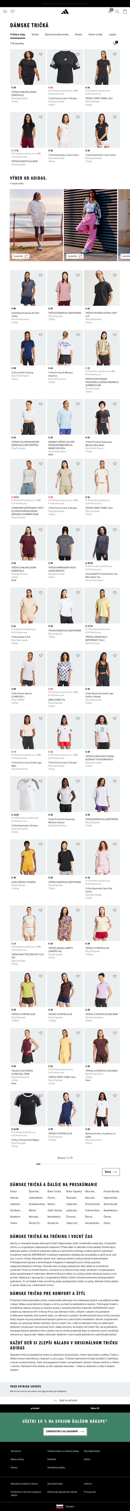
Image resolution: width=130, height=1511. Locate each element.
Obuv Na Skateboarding (93, 1198)
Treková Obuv (92, 1210)
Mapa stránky (17, 1459)
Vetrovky (33, 1217)
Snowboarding (37, 1204)
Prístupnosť (90, 1492)
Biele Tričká (54, 1191)
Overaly (14, 1198)
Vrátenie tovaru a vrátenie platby (63, 1451)
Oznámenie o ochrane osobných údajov (26, 1493)
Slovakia (70, 1506)
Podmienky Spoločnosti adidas (62, 1492)
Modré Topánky (52, 1204)
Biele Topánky (74, 1191)
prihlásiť (35, 1408)
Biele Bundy (110, 1204)
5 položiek (18, 256)
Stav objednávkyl (92, 1451)
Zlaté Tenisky (55, 1210)
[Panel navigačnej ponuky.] (5, 11)
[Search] (117, 11)
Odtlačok (51, 1459)
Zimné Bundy (92, 1204)
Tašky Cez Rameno (71, 1223)
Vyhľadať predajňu (56, 1468)
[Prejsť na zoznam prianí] (12, 11)
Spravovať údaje (55, 1484)
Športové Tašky (34, 1192)
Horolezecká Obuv (92, 1223)
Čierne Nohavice (53, 1198)
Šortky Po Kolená (34, 1223)
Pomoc (14, 1468)
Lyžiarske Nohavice (71, 1211)
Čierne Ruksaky (90, 1217)
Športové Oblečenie (71, 1198)
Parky (13, 1191)
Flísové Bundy (111, 1191)
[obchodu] (65, 13)
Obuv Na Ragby (89, 1192)
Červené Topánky (70, 1217)
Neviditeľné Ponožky (54, 1217)
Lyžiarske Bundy (71, 1204)
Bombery (15, 1217)
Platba (87, 1459)
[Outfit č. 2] (90, 225)
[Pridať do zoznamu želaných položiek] (40, 55)
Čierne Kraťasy (108, 1217)
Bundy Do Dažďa (53, 1223)
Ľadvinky (15, 1204)
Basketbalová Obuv (111, 1211)
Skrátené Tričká (15, 1211)
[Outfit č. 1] (36, 225)
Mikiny (32, 1210)
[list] (65, 34)
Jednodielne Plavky (35, 1198)
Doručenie (16, 1451)
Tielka (13, 1223)
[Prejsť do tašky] (125, 11)
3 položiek (72, 256)
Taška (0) (95, 1408)
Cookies (88, 1484)
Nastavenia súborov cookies (24, 1484)
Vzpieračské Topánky (110, 1198)
